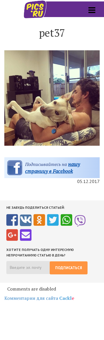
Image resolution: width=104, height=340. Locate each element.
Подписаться (68, 267)
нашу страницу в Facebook (52, 167)
